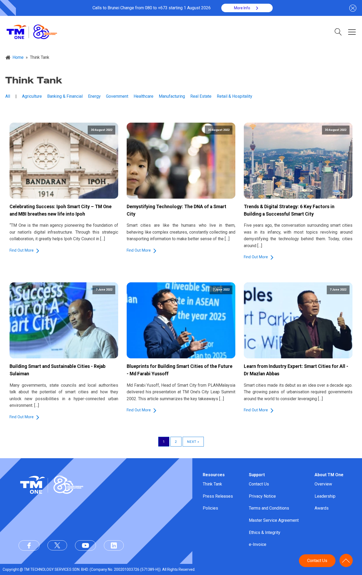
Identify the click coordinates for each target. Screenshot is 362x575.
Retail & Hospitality (234, 96)
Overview (323, 484)
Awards (322, 508)
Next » (193, 442)
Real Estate (200, 96)
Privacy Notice (262, 496)
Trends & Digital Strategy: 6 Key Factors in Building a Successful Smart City (289, 210)
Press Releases (218, 496)
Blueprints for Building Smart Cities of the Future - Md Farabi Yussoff (179, 370)
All (7, 96)
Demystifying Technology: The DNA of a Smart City (176, 210)
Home (18, 57)
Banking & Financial (65, 96)
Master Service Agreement (274, 520)
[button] (247, 8)
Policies (210, 508)
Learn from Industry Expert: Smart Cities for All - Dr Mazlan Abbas (296, 370)
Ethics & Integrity (264, 532)
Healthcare (143, 96)
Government (117, 96)
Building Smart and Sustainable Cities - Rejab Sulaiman (57, 370)
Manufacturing (172, 96)
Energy (94, 96)
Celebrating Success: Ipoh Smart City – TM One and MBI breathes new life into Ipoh (61, 210)
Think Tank (212, 484)
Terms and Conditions (269, 508)
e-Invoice (257, 544)
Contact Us (259, 484)
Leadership (325, 496)
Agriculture (32, 96)
